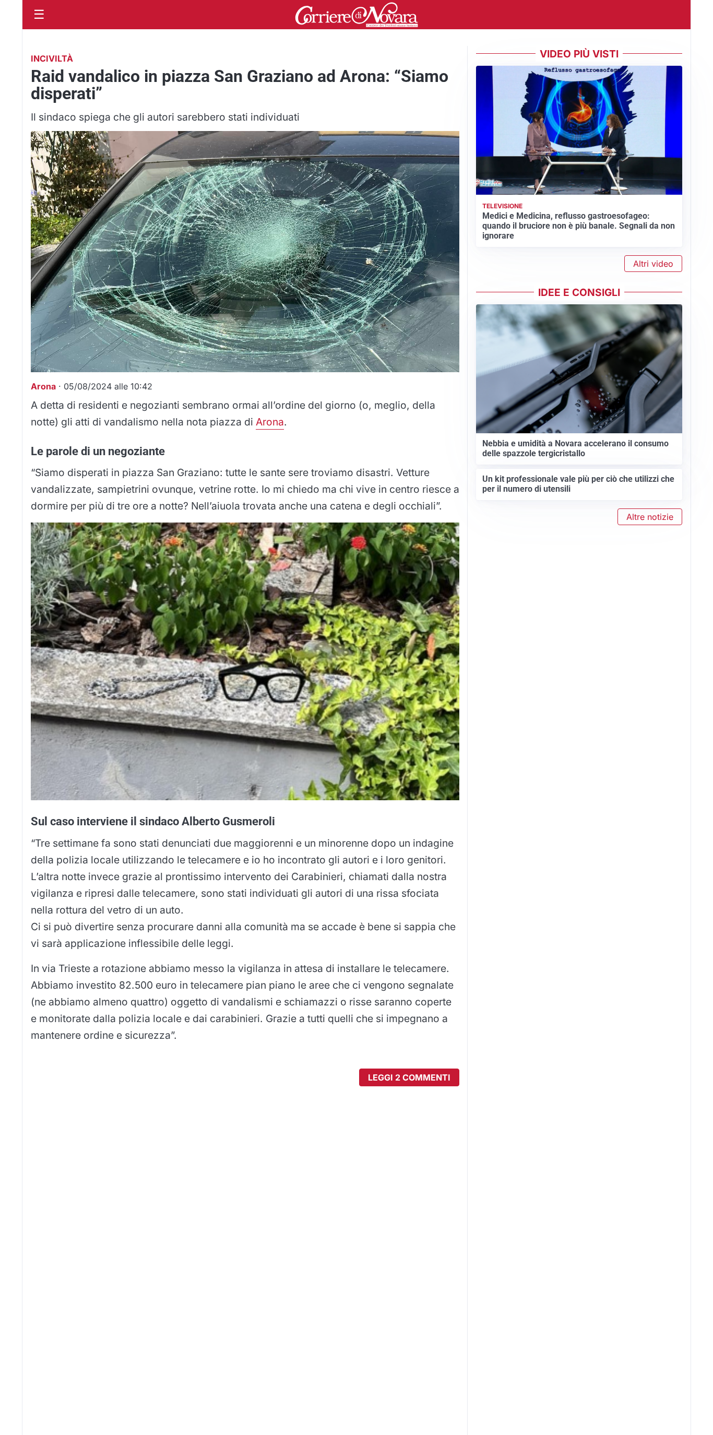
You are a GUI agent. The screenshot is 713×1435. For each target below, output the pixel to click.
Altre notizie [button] (649, 517)
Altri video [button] (653, 263)
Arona (270, 422)
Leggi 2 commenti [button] (409, 1077)
